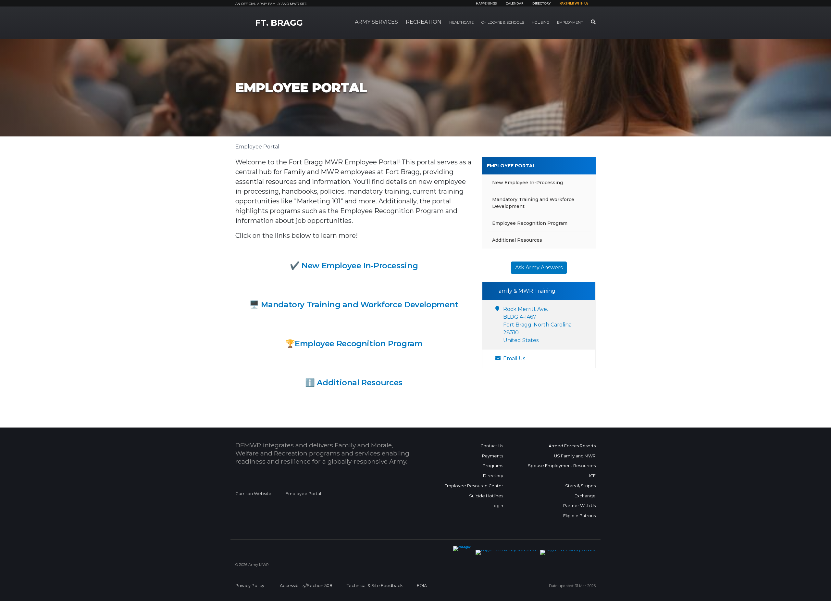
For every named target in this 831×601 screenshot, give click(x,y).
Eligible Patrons (579, 515)
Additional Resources (359, 382)
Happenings (486, 3)
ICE (592, 475)
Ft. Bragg (279, 23)
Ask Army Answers (539, 267)
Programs (493, 465)
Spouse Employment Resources (562, 465)
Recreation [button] (423, 22)
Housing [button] (540, 22)
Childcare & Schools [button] (502, 22)
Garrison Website (253, 493)
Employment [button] (570, 22)
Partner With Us (579, 505)
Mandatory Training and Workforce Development (359, 304)
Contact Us (491, 445)
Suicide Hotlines (486, 495)
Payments (492, 456)
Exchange (585, 495)
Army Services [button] (376, 22)
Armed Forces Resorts (572, 445)
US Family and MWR (575, 456)
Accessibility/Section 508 (306, 585)
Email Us (514, 358)
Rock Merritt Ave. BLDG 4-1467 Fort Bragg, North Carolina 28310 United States (537, 324)
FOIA (422, 585)
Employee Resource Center (473, 485)
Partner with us (574, 3)
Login (497, 505)
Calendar (514, 3)
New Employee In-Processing (360, 265)
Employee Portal (511, 166)
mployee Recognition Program (361, 343)
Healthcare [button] (461, 22)
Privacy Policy (249, 585)
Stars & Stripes (580, 485)
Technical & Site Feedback (375, 585)
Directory (541, 3)
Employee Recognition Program (529, 223)
